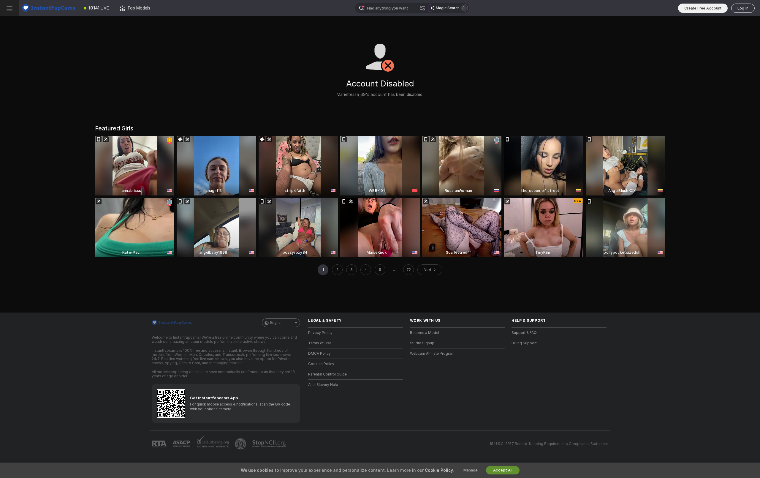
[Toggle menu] (9, 8)
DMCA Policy (319, 353)
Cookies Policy (321, 364)
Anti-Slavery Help (323, 385)
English (276, 323)
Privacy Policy (320, 333)
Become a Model (424, 333)
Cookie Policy (439, 470)
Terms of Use (319, 343)
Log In (742, 8)
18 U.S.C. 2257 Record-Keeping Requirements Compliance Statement (549, 444)
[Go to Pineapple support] (241, 443)
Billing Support (524, 343)
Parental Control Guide (327, 374)
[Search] (422, 8)
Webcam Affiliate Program (432, 353)
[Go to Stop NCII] (269, 443)
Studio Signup (422, 343)
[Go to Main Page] (48, 8)
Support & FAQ (524, 333)
